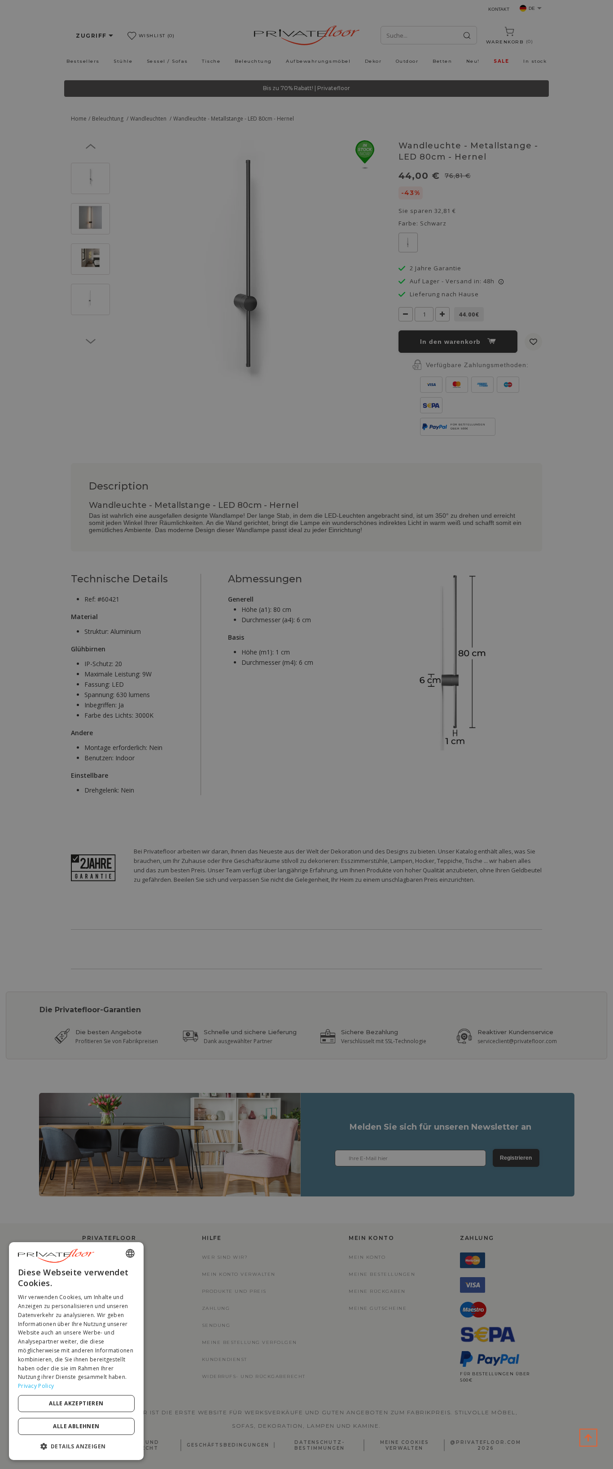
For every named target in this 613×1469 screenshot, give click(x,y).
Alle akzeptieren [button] (76, 1403)
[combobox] (130, 1253)
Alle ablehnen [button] (76, 1426)
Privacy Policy (36, 1386)
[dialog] (76, 1351)
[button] (76, 1446)
